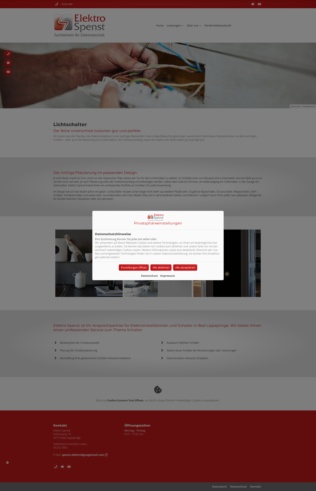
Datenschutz (149, 276)
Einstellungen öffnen (134, 267)
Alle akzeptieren (185, 267)
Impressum (167, 276)
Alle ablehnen (161, 267)
